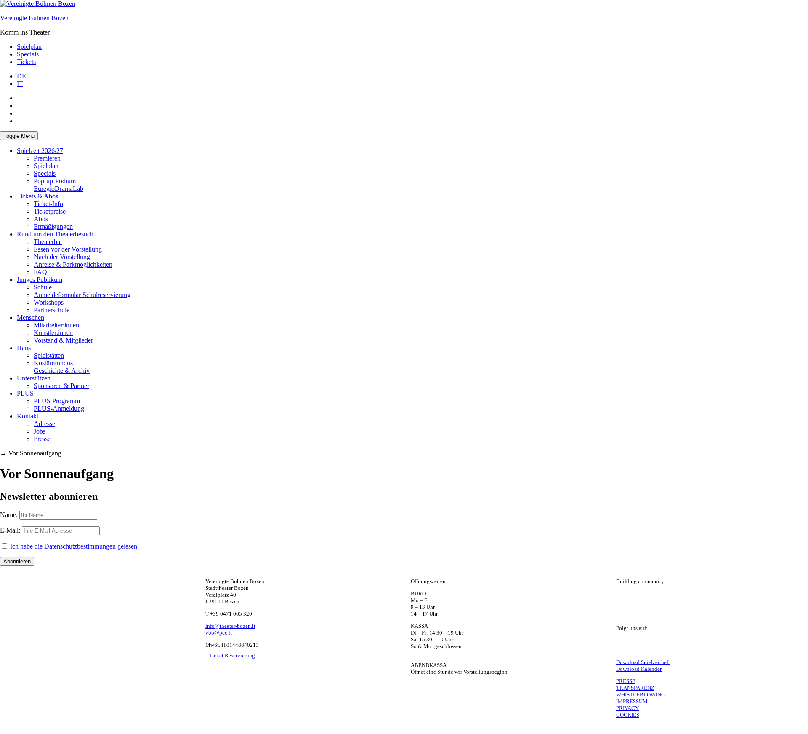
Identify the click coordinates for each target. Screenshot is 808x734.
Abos (41, 218)
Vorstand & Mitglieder (63, 340)
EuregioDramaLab (58, 188)
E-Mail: (10, 530)
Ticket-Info (48, 203)
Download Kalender (639, 669)
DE (21, 76)
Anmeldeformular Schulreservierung (82, 294)
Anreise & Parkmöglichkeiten (73, 264)
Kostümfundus (53, 363)
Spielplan (29, 46)
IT (20, 83)
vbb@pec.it (218, 633)
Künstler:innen (53, 332)
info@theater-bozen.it (230, 626)
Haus (24, 347)
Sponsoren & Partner (61, 385)
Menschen (30, 317)
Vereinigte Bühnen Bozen (34, 17)
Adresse (44, 423)
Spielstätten (49, 355)
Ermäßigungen (53, 226)
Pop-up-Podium (55, 181)
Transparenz (635, 688)
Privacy (627, 708)
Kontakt (27, 416)
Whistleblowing (640, 694)
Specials (28, 54)
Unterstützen (33, 378)
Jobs (39, 431)
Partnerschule (51, 309)
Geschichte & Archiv (62, 370)
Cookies (627, 715)
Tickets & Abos (37, 196)
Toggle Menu (19, 136)
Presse (42, 438)
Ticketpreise (50, 211)
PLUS (25, 393)
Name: (9, 514)
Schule (43, 287)
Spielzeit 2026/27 (40, 150)
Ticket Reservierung (232, 655)
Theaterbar (48, 241)
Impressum (632, 701)
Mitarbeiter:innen (56, 325)
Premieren (47, 158)
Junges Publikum (39, 279)
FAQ (41, 272)
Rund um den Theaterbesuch (55, 234)
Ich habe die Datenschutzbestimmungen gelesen (73, 546)
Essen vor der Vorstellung (68, 249)
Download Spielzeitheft (643, 662)
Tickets (26, 61)
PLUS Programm (57, 401)
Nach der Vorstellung (62, 256)
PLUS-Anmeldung (59, 408)
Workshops (49, 302)
